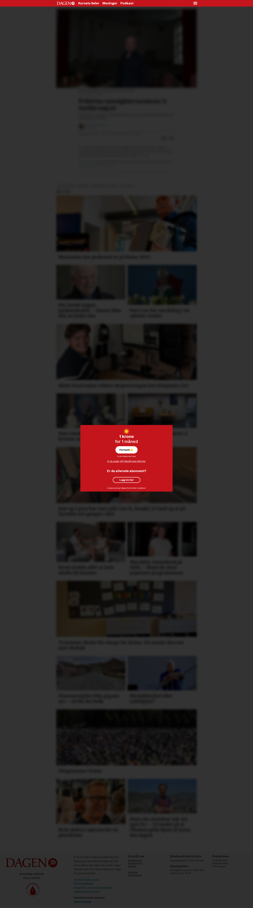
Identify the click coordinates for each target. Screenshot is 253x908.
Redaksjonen (135, 860)
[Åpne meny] (195, 3)
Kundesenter (135, 875)
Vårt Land (143, 155)
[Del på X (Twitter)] (168, 138)
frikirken (82, 186)
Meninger (109, 3)
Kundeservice (135, 863)
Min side (132, 872)
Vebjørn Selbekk (31, 878)
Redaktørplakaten (83, 883)
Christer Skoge (82, 901)
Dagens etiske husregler (87, 891)
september (86, 161)
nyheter (113, 186)
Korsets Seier (88, 3)
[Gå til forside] (66, 3)
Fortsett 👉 (126, 449)
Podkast (126, 3)
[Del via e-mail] (172, 138)
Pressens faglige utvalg (86, 879)
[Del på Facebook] (164, 138)
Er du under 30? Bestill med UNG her (126, 461)
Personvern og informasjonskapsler (93, 887)
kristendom (98, 186)
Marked (132, 866)
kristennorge (66, 186)
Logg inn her (127, 480)
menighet (126, 186)
